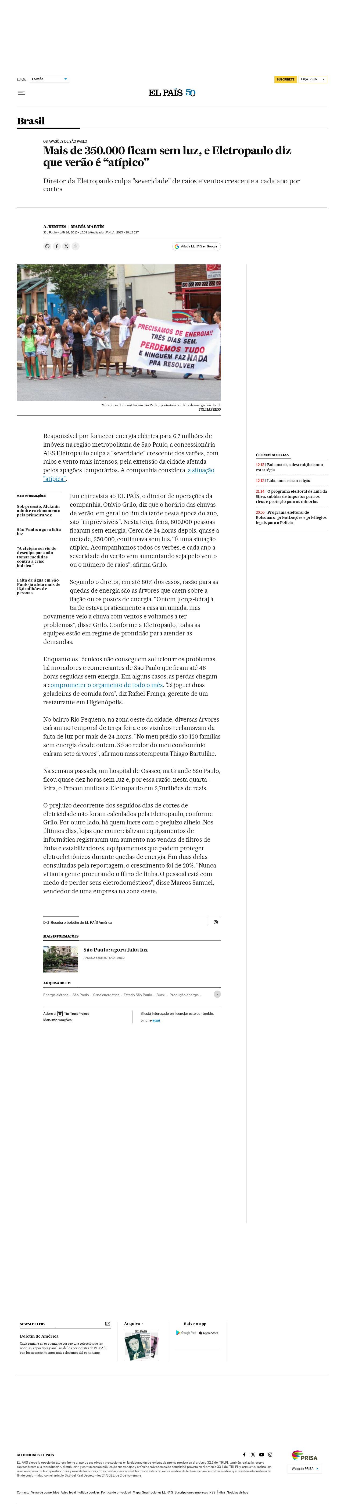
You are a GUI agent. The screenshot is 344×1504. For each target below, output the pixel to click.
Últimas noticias (272, 455)
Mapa (137, 1492)
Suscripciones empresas (191, 1492)
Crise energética (106, 995)
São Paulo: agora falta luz (39, 532)
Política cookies (88, 1492)
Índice (221, 1492)
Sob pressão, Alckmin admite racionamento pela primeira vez (38, 511)
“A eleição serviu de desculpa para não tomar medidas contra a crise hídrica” (36, 557)
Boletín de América (39, 1336)
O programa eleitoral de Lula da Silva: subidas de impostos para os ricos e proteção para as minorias (291, 496)
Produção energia (184, 995)
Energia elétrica (55, 995)
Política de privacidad (116, 1492)
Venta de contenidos (45, 1492)
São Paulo (81, 995)
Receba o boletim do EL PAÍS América (81, 922)
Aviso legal (68, 1492)
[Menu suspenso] (21, 93)
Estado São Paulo (138, 995)
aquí (156, 1020)
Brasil (31, 121)
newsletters (32, 1324)
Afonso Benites (95, 958)
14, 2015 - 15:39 (73, 232)
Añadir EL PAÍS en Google (199, 246)
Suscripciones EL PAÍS (157, 1492)
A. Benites (54, 226)
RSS (212, 1492)
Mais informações (57, 1020)
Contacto (23, 1492)
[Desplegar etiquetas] (217, 994)
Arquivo (132, 1324)
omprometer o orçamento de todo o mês (107, 685)
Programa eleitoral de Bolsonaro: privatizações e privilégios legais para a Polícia (291, 517)
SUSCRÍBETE (286, 79)
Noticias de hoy (237, 1492)
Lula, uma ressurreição (288, 480)
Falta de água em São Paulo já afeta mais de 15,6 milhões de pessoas (38, 587)
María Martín (87, 226)
